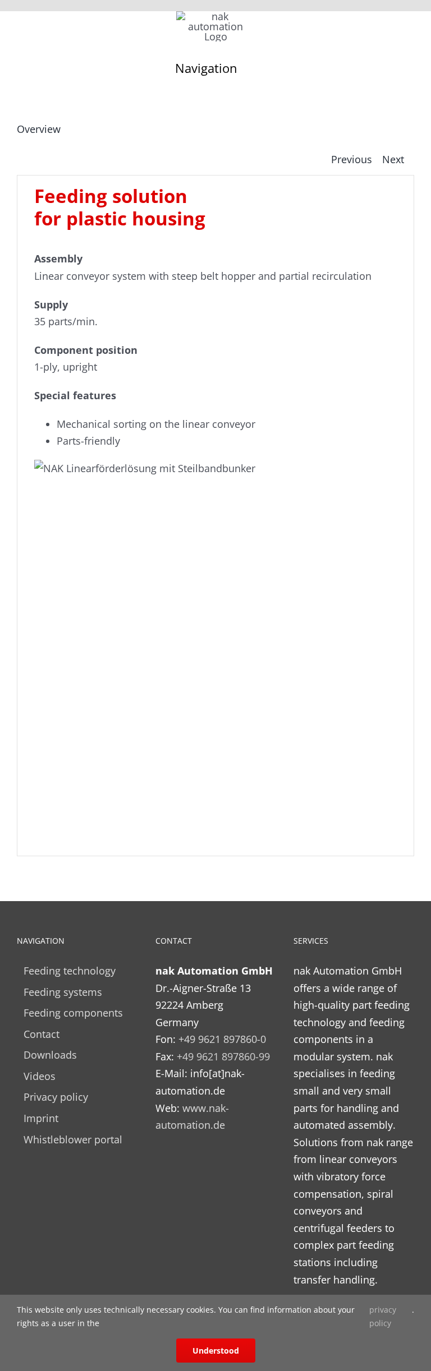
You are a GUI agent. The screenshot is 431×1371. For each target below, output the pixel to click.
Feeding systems (63, 992)
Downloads (50, 1054)
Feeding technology (70, 970)
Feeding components (73, 1012)
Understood (215, 1350)
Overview (39, 129)
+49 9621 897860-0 (222, 1039)
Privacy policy (56, 1097)
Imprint (41, 1118)
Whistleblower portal (73, 1139)
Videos (40, 1076)
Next (393, 159)
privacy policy (382, 1316)
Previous (351, 159)
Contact (41, 1034)
